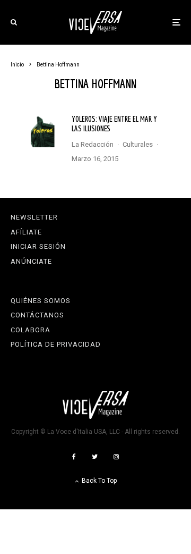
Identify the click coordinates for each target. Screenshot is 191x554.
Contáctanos (37, 315)
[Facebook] (74, 457)
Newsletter (34, 217)
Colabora (30, 330)
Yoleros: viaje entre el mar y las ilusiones (114, 123)
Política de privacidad (56, 344)
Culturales (138, 144)
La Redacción (93, 144)
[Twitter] (95, 457)
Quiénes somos (41, 301)
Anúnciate (31, 261)
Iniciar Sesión (38, 246)
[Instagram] (116, 457)
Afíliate (26, 232)
